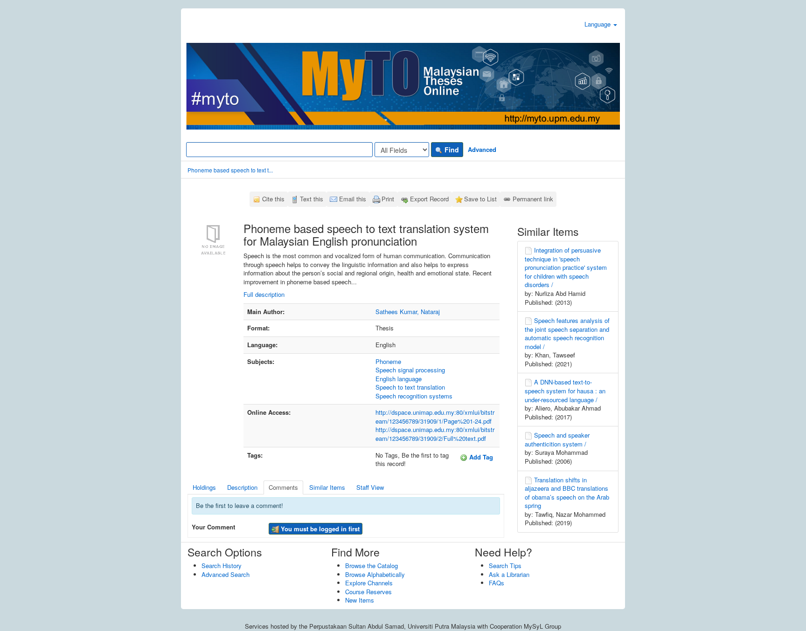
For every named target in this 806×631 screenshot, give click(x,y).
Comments (283, 487)
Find (451, 149)
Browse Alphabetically (375, 574)
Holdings (204, 487)
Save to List (480, 198)
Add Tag (480, 457)
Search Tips (505, 565)
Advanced (482, 149)
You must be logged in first (319, 528)
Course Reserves (368, 591)
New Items (359, 600)
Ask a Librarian (509, 574)
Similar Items (327, 487)
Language (598, 24)
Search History (222, 565)
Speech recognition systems (413, 395)
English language (398, 378)
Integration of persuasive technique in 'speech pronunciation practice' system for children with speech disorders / (566, 267)
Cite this (273, 198)
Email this (352, 198)
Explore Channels (369, 582)
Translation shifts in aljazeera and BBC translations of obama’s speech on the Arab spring (567, 492)
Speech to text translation (410, 387)
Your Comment (213, 527)
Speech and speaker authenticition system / (557, 439)
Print (388, 198)
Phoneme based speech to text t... (230, 170)
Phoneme (388, 361)
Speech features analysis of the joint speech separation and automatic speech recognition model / (567, 333)
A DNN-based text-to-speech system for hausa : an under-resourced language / (565, 390)
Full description (264, 294)
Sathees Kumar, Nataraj (407, 311)
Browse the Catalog (371, 565)
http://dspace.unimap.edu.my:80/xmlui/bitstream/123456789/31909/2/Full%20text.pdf (434, 434)
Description (242, 487)
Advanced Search (226, 574)
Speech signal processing (410, 369)
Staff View (370, 487)
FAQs (496, 582)
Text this (311, 198)
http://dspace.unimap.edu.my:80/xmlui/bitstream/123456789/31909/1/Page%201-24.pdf (434, 416)
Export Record (429, 198)
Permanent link (533, 198)
